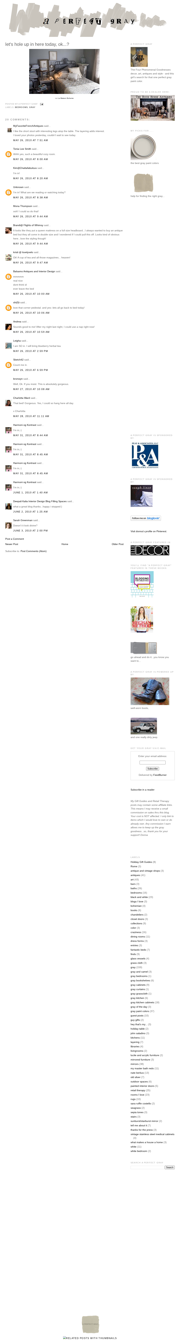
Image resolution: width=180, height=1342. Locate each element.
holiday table (138, 1028)
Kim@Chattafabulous (25, 168)
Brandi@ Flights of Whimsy (28, 225)
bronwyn (18, 378)
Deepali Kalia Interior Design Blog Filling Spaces (40, 501)
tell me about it (139, 1125)
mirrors (135, 1064)
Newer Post (11, 544)
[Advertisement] (145, 258)
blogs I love (137, 901)
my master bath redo (142, 1068)
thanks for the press (142, 1129)
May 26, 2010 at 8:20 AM (30, 178)
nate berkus (137, 1072)
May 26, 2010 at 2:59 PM (30, 351)
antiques (135, 875)
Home (65, 544)
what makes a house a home (147, 1142)
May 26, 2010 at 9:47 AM (30, 262)
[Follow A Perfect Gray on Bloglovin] (146, 519)
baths (134, 888)
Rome (134, 866)
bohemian (136, 905)
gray (32, 107)
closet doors (137, 919)
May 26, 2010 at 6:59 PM (30, 370)
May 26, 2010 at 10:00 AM (31, 293)
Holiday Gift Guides (141, 862)
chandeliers (137, 914)
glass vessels (138, 958)
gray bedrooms (139, 976)
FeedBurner (160, 775)
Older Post (118, 544)
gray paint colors (140, 1011)
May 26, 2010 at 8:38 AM (30, 197)
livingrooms (137, 1050)
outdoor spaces (139, 1081)
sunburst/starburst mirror (144, 1121)
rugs (133, 1099)
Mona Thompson (22, 206)
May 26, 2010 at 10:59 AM (31, 331)
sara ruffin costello (141, 1103)
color (133, 927)
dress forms (137, 941)
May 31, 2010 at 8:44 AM (30, 435)
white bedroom (139, 1151)
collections (136, 923)
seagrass (136, 1107)
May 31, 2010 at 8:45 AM (30, 454)
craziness (136, 932)
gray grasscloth (139, 993)
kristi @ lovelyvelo (23, 252)
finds (133, 954)
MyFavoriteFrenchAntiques (28, 125)
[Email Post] (41, 104)
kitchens (135, 1037)
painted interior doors (142, 1086)
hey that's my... (139, 1024)
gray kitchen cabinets (142, 1002)
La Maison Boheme (66, 98)
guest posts (137, 1015)
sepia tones (137, 1112)
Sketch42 (18, 359)
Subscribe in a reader (143, 789)
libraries (135, 1046)
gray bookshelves (140, 980)
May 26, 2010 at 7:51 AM (30, 140)
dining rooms (138, 936)
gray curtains (138, 989)
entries (134, 945)
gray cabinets (138, 984)
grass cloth (137, 962)
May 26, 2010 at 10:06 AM (31, 312)
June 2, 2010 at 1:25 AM (30, 511)
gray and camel (139, 971)
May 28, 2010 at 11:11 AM (31, 416)
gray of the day (139, 1006)
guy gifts (135, 1020)
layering (135, 1042)
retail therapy (138, 1090)
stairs (134, 1116)
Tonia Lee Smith (22, 148)
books (134, 910)
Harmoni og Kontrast (24, 425)
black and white (139, 897)
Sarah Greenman (23, 520)
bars (133, 883)
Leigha (17, 340)
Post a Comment (14, 538)
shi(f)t (16, 302)
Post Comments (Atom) (34, 551)
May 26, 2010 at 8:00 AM (30, 159)
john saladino (138, 1033)
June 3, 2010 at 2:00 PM (30, 530)
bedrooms (21, 107)
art (132, 879)
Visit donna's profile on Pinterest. (149, 531)
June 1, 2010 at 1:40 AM (30, 492)
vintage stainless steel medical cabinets (152, 1134)
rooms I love (137, 1094)
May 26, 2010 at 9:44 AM (30, 216)
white (133, 1146)
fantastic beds (138, 949)
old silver (135, 1077)
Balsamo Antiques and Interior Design (34, 271)
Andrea (17, 321)
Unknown (18, 187)
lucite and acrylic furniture (145, 1055)
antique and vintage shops (145, 870)
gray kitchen (137, 998)
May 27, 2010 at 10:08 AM (31, 389)
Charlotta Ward (21, 397)
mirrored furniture (140, 1059)
